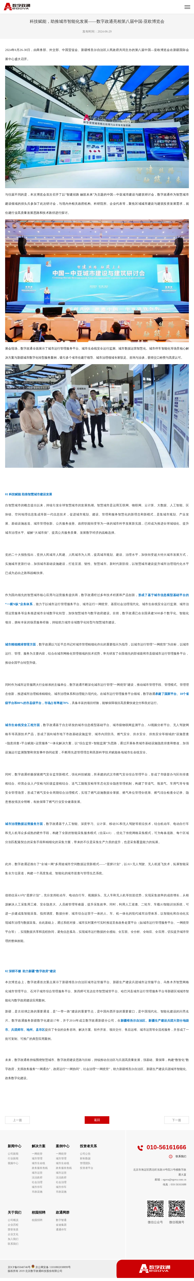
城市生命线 (38, 1163)
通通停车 (61, 1229)
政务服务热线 (40, 1168)
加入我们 (13, 1239)
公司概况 (13, 1220)
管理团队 (85, 1163)
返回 (97, 1120)
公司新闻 (13, 1153)
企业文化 (13, 1234)
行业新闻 (13, 1158)
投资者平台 (86, 1168)
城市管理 (37, 1158)
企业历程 (13, 1224)
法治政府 (37, 1177)
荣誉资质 (13, 1229)
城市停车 (37, 1187)
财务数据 (85, 1158)
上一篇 (17, 1120)
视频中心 (13, 1163)
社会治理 (37, 1182)
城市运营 (37, 1172)
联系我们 (13, 1243)
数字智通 (61, 1220)
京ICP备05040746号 (19, 1267)
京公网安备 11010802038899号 (53, 1267)
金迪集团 (61, 1224)
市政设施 (37, 1191)
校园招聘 (37, 1220)
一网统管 (37, 1153)
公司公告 (85, 1153)
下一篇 (176, 1120)
